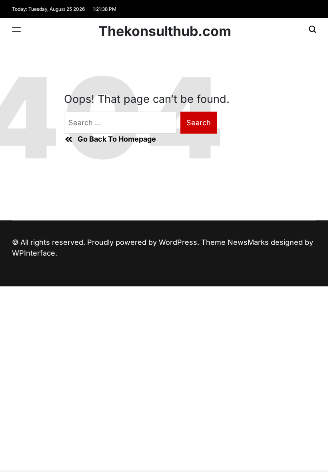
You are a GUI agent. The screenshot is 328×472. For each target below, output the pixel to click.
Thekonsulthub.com (164, 31)
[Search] (312, 29)
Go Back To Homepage (117, 139)
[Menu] (16, 29)
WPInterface (33, 253)
